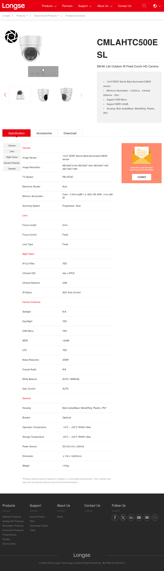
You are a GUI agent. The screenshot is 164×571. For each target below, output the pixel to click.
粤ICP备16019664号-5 (113, 562)
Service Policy (37, 516)
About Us (102, 6)
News (60, 516)
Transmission (9, 534)
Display (6, 539)
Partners (67, 6)
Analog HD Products (13, 521)
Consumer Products (13, 530)
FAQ (32, 521)
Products (47, 6)
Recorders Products (13, 525)
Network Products (11, 516)
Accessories (9, 543)
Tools (32, 530)
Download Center (39, 525)
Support (83, 6)
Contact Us (124, 6)
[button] (157, 6)
